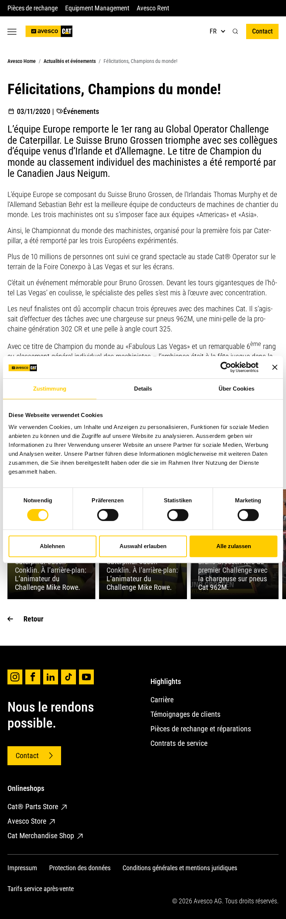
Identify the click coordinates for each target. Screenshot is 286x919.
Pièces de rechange (32, 8)
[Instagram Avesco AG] (14, 677)
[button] (235, 31)
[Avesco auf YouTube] (86, 677)
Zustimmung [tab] (49, 388)
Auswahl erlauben (143, 546)
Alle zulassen (233, 546)
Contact (262, 31)
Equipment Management (97, 8)
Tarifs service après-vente (40, 889)
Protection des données (80, 868)
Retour (33, 618)
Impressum (22, 868)
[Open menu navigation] (11, 31)
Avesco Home (21, 61)
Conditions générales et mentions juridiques (180, 868)
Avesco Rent (153, 8)
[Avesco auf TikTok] (68, 677)
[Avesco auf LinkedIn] (50, 677)
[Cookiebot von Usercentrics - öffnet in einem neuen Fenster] (225, 367)
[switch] (107, 515)
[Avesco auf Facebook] (32, 677)
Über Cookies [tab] (236, 388)
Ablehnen (52, 546)
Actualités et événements (70, 61)
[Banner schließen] (274, 367)
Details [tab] (143, 388)
